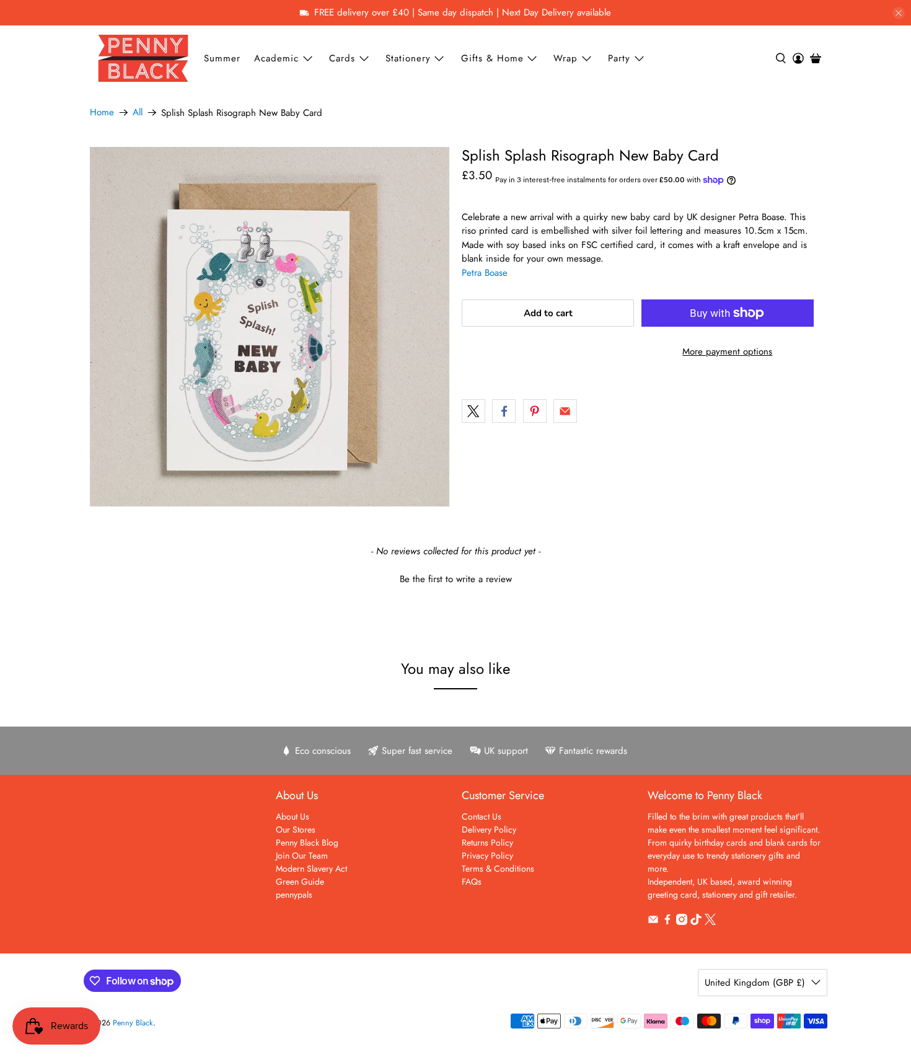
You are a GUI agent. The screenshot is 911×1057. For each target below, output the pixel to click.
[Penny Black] (143, 58)
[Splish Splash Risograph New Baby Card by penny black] (269, 326)
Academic (276, 58)
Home (102, 112)
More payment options (727, 351)
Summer (222, 58)
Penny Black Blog (307, 842)
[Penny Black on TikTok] (696, 922)
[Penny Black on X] (710, 922)
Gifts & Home (492, 58)
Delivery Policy (489, 829)
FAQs (472, 881)
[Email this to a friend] (565, 411)
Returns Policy (487, 842)
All (138, 112)
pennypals (294, 894)
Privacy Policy (487, 855)
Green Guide (300, 881)
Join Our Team (302, 855)
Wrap (565, 58)
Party (619, 58)
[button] (455, 578)
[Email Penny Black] (653, 922)
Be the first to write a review (456, 579)
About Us (292, 816)
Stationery (408, 58)
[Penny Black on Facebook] (667, 922)
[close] (898, 13)
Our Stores (295, 829)
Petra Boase (485, 273)
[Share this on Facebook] (504, 411)
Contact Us (481, 816)
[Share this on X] (473, 411)
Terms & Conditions (498, 868)
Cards (342, 58)
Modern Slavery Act (311, 868)
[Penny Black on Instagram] (681, 922)
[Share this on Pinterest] (535, 411)
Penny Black (133, 1022)
